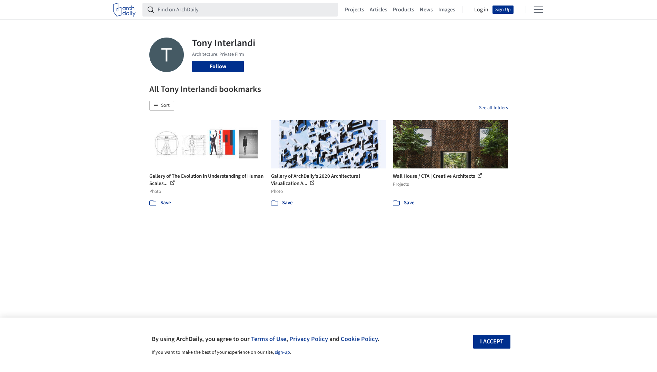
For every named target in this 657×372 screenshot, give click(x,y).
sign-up (282, 352)
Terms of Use (268, 338)
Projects (354, 9)
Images (446, 9)
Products (403, 9)
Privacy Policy (308, 338)
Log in (481, 9)
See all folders (493, 107)
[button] (161, 106)
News (426, 9)
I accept (492, 341)
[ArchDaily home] (124, 10)
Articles (378, 9)
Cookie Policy (359, 338)
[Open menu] (538, 9)
